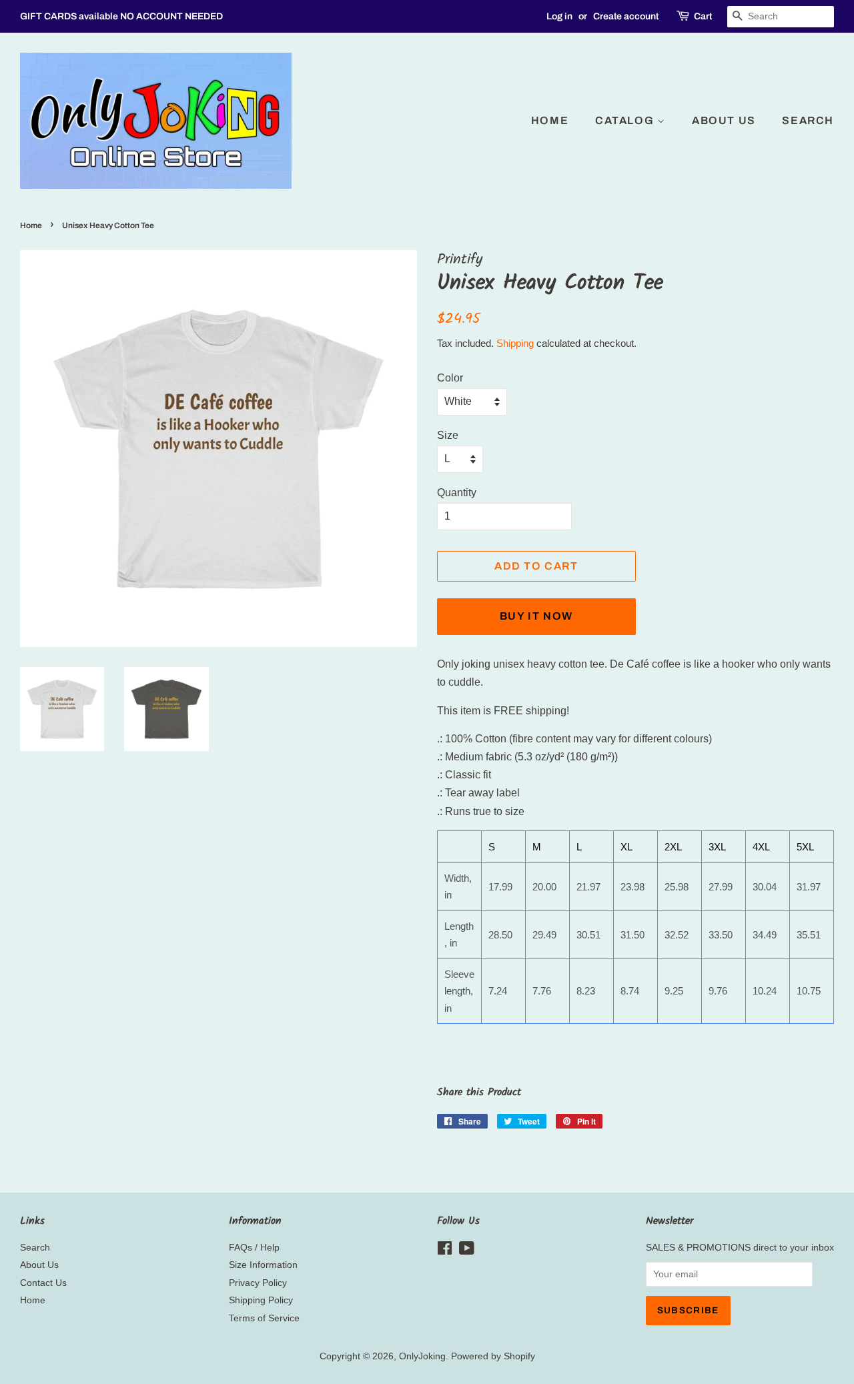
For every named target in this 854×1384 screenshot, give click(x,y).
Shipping (515, 343)
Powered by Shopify (493, 1356)
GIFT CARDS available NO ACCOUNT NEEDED (121, 16)
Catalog (626, 120)
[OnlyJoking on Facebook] (444, 1251)
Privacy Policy (258, 1283)
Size (447, 435)
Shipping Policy (261, 1300)
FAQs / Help (254, 1248)
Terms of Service (264, 1318)
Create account (626, 16)
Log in (559, 16)
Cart (703, 16)
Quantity (456, 492)
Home (549, 120)
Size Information (263, 1265)
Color (450, 378)
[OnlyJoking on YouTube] (466, 1251)
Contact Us (43, 1283)
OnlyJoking (422, 1356)
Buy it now (536, 616)
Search (808, 120)
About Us (724, 120)
